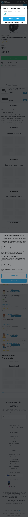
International (10, 14)
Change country (14, 18)
